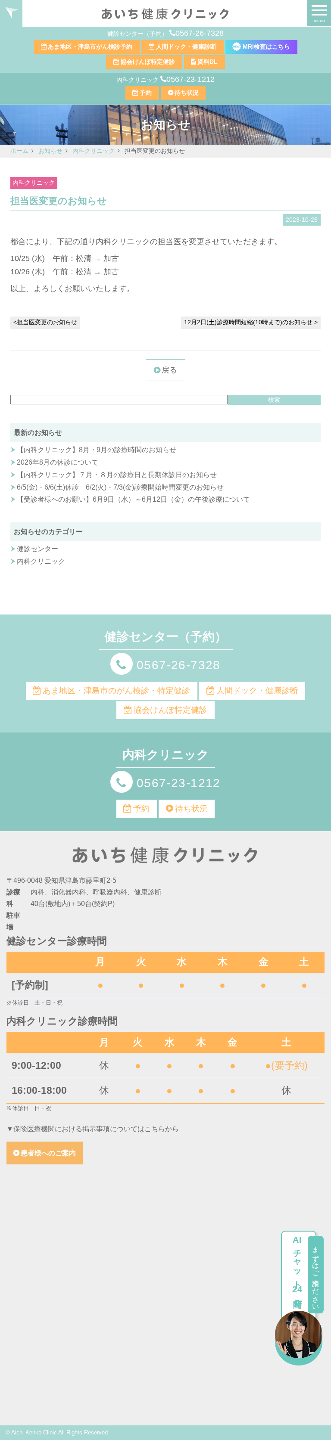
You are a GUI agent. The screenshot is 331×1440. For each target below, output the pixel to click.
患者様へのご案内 (48, 1153)
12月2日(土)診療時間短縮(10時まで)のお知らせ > (251, 322)
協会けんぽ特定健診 (148, 61)
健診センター (37, 548)
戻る (169, 370)
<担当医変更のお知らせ (45, 322)
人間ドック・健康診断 (186, 46)
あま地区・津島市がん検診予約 (90, 46)
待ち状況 (187, 92)
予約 (146, 92)
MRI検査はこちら (265, 46)
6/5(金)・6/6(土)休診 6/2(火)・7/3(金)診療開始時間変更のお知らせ (120, 487)
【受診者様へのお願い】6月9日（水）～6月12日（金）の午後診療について (133, 499)
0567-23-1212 (190, 79)
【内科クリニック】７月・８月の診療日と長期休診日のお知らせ (117, 474)
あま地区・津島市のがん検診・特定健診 (116, 690)
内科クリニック (33, 183)
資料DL (207, 61)
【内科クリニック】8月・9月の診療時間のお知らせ (96, 449)
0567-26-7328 (199, 33)
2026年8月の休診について (57, 462)
